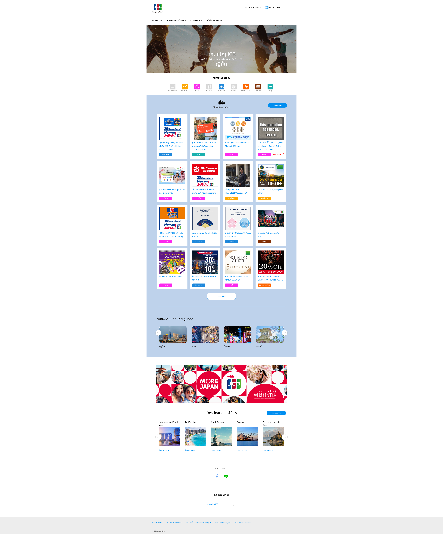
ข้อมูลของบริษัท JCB (223, 522)
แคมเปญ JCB (157, 20)
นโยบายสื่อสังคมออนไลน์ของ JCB (198, 522)
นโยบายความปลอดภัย (174, 522)
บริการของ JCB (196, 20)
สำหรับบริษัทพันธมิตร (243, 522)
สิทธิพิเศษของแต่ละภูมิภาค (176, 20)
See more (221, 296)
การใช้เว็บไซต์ (157, 522)
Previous (158, 333)
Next (285, 333)
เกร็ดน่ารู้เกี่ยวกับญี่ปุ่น (214, 20)
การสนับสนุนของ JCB (253, 7)
